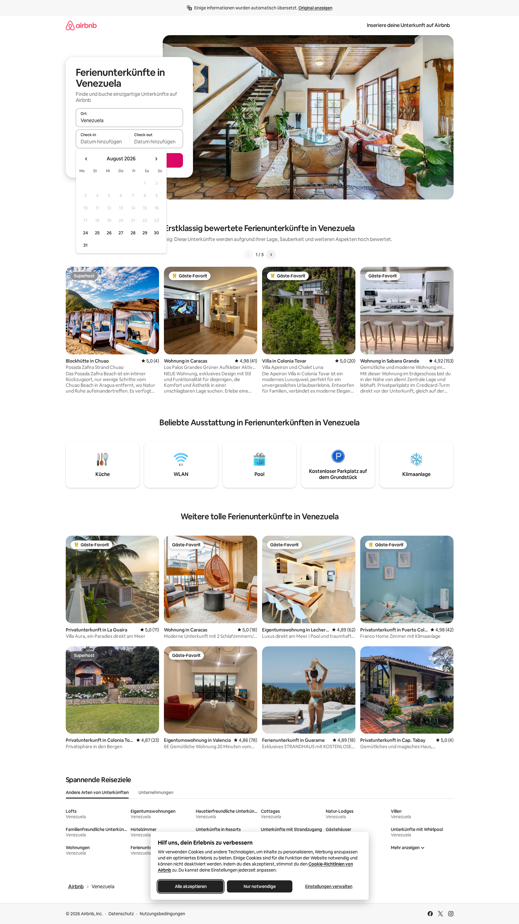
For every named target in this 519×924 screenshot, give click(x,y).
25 (97, 233)
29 (144, 233)
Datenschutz (121, 913)
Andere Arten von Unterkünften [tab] (97, 792)
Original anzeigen (315, 8)
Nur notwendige (260, 886)
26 (109, 233)
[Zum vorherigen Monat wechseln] (86, 159)
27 (120, 233)
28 (133, 233)
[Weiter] (271, 254)
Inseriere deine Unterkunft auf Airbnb (408, 25)
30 (156, 233)
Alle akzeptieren (190, 886)
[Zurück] (248, 254)
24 (85, 233)
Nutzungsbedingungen (162, 913)
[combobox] (129, 120)
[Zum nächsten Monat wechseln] (156, 159)
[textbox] (103, 141)
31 (85, 245)
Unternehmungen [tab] (155, 792)
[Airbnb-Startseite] (81, 25)
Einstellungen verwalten (328, 886)
